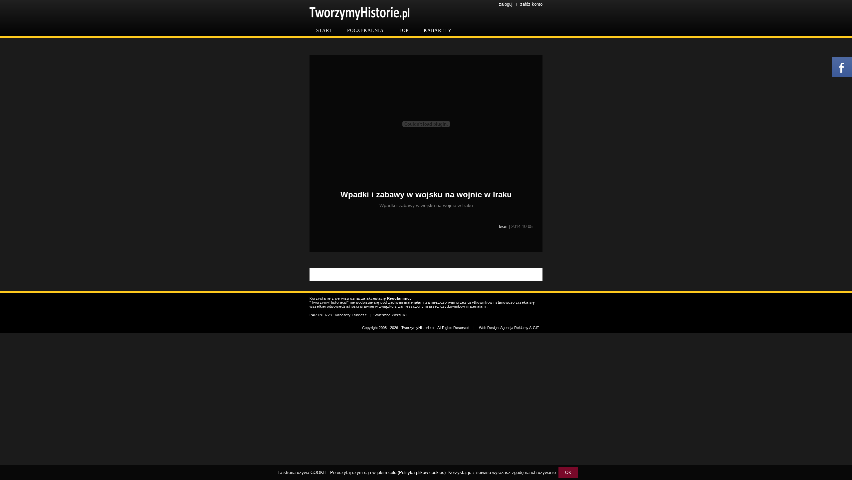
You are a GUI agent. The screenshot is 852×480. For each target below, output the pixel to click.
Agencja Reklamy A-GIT (519, 328)
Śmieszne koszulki (390, 315)
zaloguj (506, 4)
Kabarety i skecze (351, 315)
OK (568, 472)
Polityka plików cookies (421, 472)
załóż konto (531, 4)
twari (503, 227)
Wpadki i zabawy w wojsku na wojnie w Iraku (426, 194)
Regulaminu (398, 298)
